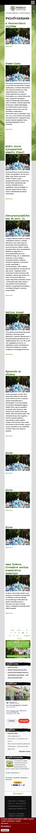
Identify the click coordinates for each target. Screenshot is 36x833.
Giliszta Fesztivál (13, 667)
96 (10, 636)
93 (19, 633)
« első (12, 630)
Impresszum (12, 814)
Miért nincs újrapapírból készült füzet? (15, 149)
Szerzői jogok (20, 816)
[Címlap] (18, 10)
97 (13, 636)
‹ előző (18, 630)
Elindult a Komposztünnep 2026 (17, 670)
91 (11, 633)
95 (26, 633)
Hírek (9, 453)
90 (27, 630)
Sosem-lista (13, 63)
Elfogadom (5, 830)
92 (15, 633)
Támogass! (18, 793)
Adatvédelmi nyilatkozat (19, 823)
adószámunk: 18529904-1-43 (17, 808)
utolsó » (20, 638)
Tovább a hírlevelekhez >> (13, 773)
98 (17, 636)
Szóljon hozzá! (15, 312)
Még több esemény (25, 751)
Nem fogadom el (6, 826)
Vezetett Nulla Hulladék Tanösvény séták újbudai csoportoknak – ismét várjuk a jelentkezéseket (18, 675)
